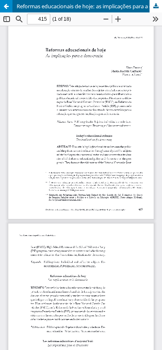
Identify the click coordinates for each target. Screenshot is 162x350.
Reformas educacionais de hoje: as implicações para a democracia (89, 6)
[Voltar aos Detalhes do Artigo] (6, 6)
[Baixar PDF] (156, 6)
